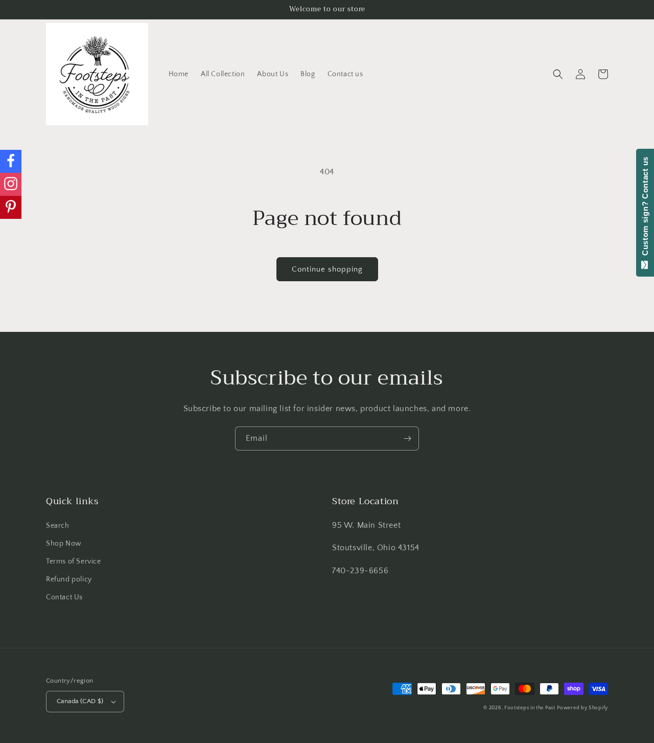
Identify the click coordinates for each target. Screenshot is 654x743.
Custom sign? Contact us (645, 208)
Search (57, 526)
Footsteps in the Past (529, 708)
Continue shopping (327, 269)
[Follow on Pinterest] (10, 207)
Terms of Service (73, 561)
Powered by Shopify (582, 708)
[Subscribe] (407, 438)
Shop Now (64, 543)
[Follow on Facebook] (10, 161)
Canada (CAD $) (80, 701)
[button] (558, 74)
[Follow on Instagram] (10, 184)
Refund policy (69, 579)
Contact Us (64, 597)
